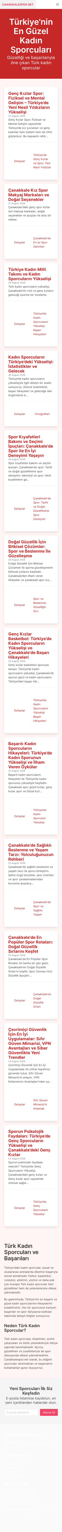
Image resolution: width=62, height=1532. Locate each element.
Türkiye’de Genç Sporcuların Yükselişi (40, 1208)
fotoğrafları (42, 414)
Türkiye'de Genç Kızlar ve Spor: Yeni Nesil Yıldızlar (42, 161)
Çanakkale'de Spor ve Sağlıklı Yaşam (42, 908)
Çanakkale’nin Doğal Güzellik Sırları (42, 1000)
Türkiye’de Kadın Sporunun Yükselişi (39, 816)
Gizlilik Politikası (14, 1476)
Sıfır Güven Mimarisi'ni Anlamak (40, 1104)
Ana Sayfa (10, 1463)
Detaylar (19, 161)
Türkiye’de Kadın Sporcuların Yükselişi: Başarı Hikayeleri (40, 324)
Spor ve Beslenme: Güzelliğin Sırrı (39, 605)
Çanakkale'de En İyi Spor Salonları (42, 242)
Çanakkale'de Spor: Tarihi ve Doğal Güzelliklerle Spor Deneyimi (42, 509)
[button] (57, 4)
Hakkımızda (11, 1467)
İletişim (8, 1472)
